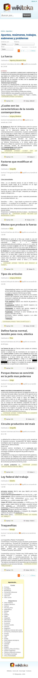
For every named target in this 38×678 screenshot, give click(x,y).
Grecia (26, 392)
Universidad (7, 594)
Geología (6, 644)
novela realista (17, 147)
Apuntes (9, 31)
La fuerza (6, 56)
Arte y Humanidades (10, 656)
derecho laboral (29, 498)
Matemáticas (8, 609)
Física (11, 228)
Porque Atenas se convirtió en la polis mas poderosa (17, 374)
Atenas (30, 401)
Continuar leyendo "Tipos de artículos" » (16, 322)
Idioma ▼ (34, 1)
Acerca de (15, 671)
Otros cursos (7, 597)
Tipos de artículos (11, 274)
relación (25, 289)
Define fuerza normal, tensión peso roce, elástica (17, 332)
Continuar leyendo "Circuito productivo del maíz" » (19, 465)
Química (6, 614)
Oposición (7, 596)
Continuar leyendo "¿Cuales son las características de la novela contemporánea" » (19, 151)
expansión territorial (9, 441)
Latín (5, 637)
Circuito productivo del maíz (18, 423)
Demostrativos (10, 289)
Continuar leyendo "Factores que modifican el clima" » (19, 214)
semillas (20, 548)
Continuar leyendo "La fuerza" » (12, 96)
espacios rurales (26, 439)
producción (30, 448)
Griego (12, 380)
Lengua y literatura (15, 116)
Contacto (28, 671)
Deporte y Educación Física (18, 60)
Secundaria (7, 589)
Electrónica (7, 621)
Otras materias (8, 602)
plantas (20, 541)
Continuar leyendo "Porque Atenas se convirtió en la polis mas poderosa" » (19, 414)
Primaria (6, 587)
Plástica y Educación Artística (12, 652)
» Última (32, 51)
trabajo (10, 502)
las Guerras (22, 411)
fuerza (29, 241)
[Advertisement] (19, 25)
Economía (7, 623)
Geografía (13, 169)
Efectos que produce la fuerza (19, 224)
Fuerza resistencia (6, 95)
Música (6, 645)
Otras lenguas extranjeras (11, 640)
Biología (12, 529)
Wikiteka (9, 671)
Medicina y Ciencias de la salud (13, 630)
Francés (6, 633)
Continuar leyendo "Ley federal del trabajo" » (19, 515)
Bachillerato (7, 590)
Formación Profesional (10, 592)
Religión (6, 647)
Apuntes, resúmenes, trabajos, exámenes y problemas (18, 36)
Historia (6, 606)
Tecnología (7, 642)
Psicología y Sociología (10, 654)
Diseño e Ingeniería (9, 650)
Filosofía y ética (8, 608)
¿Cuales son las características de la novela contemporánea (17, 109)
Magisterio (7, 628)
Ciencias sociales (9, 625)
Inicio (3, 31)
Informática (7, 620)
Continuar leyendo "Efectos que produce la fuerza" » (19, 264)
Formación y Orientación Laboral (13, 632)
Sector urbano (5, 453)
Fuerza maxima (5, 91)
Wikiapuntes (17, 674)
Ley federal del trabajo (14, 476)
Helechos (12, 553)
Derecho (12, 481)
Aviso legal (22, 671)
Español (6, 635)
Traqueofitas (9, 525)
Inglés (6, 616)
